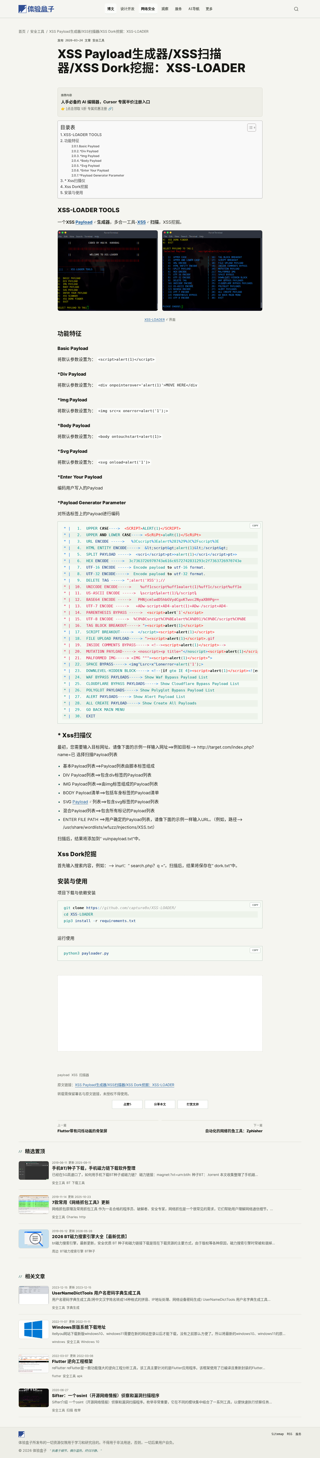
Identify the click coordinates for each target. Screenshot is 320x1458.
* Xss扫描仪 (74, 180)
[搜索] (296, 8)
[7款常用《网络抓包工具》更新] (33, 1204)
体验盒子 (40, 1450)
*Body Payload (91, 160)
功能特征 (71, 140)
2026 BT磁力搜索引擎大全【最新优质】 (90, 1236)
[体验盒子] (36, 8)
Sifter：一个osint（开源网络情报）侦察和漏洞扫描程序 (106, 1395)
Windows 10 (90, 1342)
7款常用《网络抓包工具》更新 (81, 1202)
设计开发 (127, 9)
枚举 (77, 1410)
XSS (141, 222)
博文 (110, 9)
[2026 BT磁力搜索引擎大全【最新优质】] (33, 1238)
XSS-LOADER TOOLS (83, 134)
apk (79, 1376)
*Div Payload (89, 151)
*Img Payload (90, 156)
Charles (72, 1217)
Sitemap (278, 1434)
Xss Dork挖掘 (76, 186)
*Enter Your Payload (94, 170)
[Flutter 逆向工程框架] (33, 1363)
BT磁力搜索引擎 (72, 1251)
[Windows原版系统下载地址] (33, 1329)
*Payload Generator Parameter (101, 175)
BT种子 (90, 1251)
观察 (165, 9)
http (82, 1217)
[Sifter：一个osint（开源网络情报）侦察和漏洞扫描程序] (33, 1397)
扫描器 (84, 1075)
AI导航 (194, 9)
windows (58, 1342)
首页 (22, 31)
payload (64, 1075)
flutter (56, 1376)
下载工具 (78, 1183)
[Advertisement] (160, 1013)
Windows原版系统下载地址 (79, 1327)
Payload (84, 222)
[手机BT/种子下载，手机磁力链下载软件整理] (33, 1170)
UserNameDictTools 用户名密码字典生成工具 (96, 1293)
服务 (178, 9)
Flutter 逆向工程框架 (72, 1361)
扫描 (69, 1410)
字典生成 (73, 1307)
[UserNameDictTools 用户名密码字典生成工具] (33, 1295)
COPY (255, 525)
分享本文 (160, 1104)
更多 (209, 9)
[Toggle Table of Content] (250, 127)
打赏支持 (193, 1104)
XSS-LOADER (154, 320)
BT (68, 1183)
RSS (289, 1434)
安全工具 (37, 31)
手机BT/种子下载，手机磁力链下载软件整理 (94, 1168)
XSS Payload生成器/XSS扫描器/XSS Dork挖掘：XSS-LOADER (124, 1085)
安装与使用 (73, 192)
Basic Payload (89, 146)
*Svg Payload (90, 165)
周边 (55, 1251)
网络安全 (148, 9)
